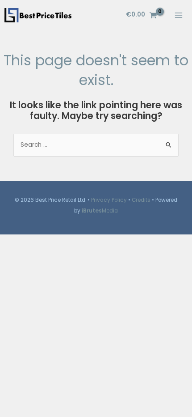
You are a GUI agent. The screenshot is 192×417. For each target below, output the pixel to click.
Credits (141, 200)
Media (100, 210)
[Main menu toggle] (179, 15)
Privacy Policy (109, 200)
